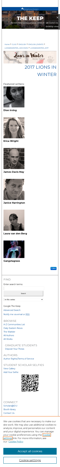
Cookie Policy (16, 441)
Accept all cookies (30, 451)
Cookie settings (30, 460)
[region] (30, 441)
